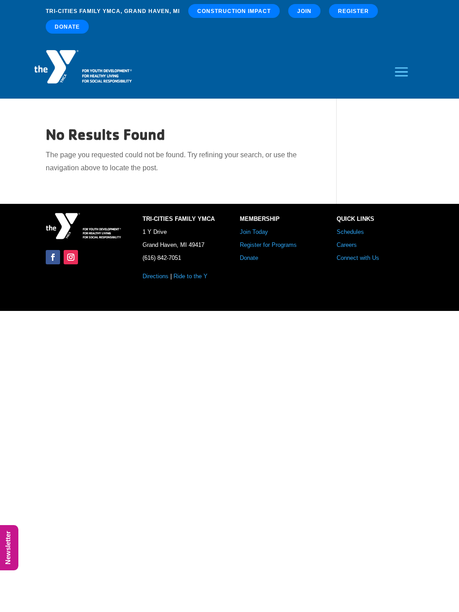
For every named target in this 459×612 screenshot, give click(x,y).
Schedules (350, 231)
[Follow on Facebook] (53, 257)
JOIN (304, 11)
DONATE (67, 27)
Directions (156, 276)
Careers (347, 244)
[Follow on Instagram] (71, 257)
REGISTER (353, 11)
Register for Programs (268, 244)
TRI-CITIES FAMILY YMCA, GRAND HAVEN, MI (113, 11)
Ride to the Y (190, 276)
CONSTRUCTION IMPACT (234, 11)
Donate (249, 257)
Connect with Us (358, 257)
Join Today (254, 231)
